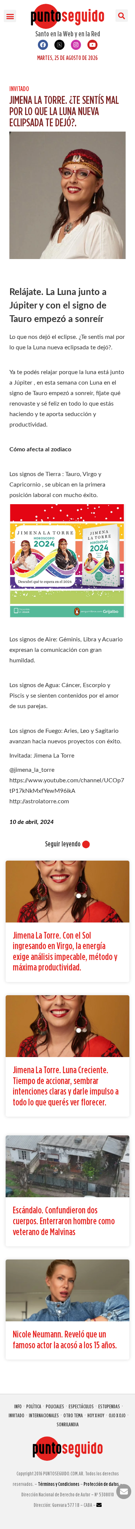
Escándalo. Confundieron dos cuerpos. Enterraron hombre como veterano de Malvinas (64, 1220)
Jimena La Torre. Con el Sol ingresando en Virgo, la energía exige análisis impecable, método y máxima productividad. (65, 951)
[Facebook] (43, 45)
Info (18, 1406)
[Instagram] (76, 45)
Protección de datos (101, 1484)
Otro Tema (73, 1415)
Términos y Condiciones (59, 1484)
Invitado (19, 88)
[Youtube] (92, 45)
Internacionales (44, 1415)
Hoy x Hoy (95, 1415)
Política (33, 1406)
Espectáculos (81, 1406)
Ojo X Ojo (117, 1415)
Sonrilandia (68, 1424)
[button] (10, 16)
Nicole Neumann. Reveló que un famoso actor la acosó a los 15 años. (65, 1339)
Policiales (55, 1406)
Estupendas (109, 1406)
